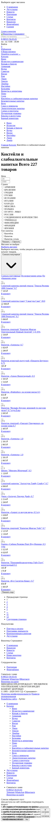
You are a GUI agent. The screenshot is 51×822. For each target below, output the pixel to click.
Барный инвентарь (20, 768)
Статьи (10, 17)
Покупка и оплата (15, 628)
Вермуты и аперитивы (22, 740)
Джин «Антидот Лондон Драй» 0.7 (17, 496)
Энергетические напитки (23, 758)
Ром (14, 726)
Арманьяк (16, 716)
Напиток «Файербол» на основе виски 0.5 (20, 392)
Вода (14, 753)
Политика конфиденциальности (16, 694)
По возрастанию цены (31, 276)
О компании (12, 7)
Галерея (10, 27)
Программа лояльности (17, 631)
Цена (3, 176)
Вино (14, 708)
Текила (15, 731)
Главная (4, 145)
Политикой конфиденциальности (19, 817)
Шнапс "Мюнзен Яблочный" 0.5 (16, 470)
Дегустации (12, 9)
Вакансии (11, 22)
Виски (15, 723)
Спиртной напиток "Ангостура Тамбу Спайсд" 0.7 (24, 483)
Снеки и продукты (20, 760)
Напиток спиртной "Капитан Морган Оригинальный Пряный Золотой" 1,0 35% (20, 330)
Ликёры (15, 733)
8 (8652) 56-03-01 (9, 39)
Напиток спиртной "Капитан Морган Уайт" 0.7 (23, 528)
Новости (11, 12)
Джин (14, 728)
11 (8, 614)
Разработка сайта (9, 699)
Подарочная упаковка (22, 763)
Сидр (14, 745)
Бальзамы (16, 738)
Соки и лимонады (20, 755)
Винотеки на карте (10, 681)
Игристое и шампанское (23, 711)
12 (8, 617)
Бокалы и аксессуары (22, 765)
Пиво (14, 743)
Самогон (16, 721)
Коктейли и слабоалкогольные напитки (30, 748)
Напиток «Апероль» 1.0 (12, 439)
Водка (15, 718)
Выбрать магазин (9, 247)
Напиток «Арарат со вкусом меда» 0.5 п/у (20, 512)
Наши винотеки (14, 655)
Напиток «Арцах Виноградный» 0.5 (18, 376)
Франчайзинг (13, 24)
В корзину (6, 293)
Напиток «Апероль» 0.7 (12, 345)
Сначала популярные (11, 276)
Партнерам (12, 14)
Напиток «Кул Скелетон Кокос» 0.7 (17, 581)
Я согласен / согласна (45, 813)
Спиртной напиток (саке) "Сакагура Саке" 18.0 (23, 301)
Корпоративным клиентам (19, 633)
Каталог (5, 56)
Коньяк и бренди (20, 713)
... (7, 612)
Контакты (11, 19)
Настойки (16, 736)
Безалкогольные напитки (23, 750)
